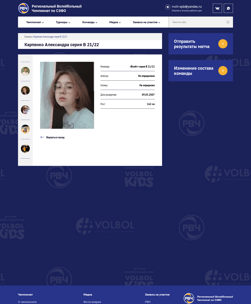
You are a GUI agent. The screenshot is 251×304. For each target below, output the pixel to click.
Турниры (61, 22)
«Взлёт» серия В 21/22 (142, 66)
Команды (88, 22)
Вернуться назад (55, 137)
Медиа (113, 22)
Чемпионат (33, 22)
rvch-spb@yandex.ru (187, 6)
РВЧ (147, 302)
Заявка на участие (145, 22)
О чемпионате (27, 302)
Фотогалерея (92, 302)
